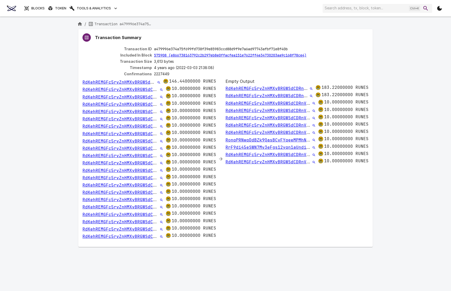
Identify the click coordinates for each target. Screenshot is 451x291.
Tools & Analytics (94, 8)
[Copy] (291, 49)
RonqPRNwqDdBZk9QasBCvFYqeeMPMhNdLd (269, 140)
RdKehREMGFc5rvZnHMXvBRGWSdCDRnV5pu (126, 82)
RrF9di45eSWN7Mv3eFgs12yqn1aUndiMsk (269, 147)
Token (60, 8)
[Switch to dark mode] (439, 8)
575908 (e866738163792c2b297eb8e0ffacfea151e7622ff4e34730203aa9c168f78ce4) (230, 55)
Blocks (38, 8)
